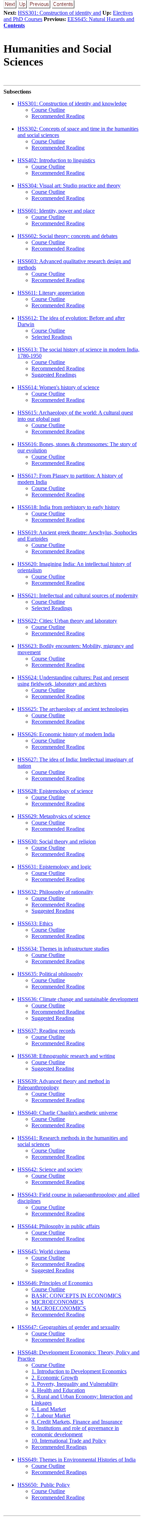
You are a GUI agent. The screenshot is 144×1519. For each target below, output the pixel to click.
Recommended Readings (59, 1447)
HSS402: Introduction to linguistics (56, 160)
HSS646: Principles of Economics (55, 1283)
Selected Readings (51, 337)
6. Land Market (48, 1409)
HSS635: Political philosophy (50, 974)
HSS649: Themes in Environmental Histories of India (76, 1460)
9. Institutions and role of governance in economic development (75, 1431)
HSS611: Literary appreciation (51, 293)
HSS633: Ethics (35, 923)
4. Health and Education (58, 1390)
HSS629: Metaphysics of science (53, 816)
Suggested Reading (52, 911)
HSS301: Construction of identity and (59, 13)
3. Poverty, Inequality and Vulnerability (74, 1384)
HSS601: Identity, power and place (56, 211)
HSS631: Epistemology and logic (54, 867)
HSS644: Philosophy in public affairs (58, 1226)
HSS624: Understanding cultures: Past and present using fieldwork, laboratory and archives (73, 681)
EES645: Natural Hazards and (100, 19)
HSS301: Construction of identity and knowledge (72, 104)
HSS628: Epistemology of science (55, 791)
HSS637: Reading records (46, 1031)
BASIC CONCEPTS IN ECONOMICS (76, 1296)
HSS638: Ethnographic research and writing (66, 1056)
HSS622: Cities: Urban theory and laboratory (67, 621)
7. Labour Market (50, 1415)
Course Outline (48, 110)
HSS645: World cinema (43, 1251)
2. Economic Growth (54, 1378)
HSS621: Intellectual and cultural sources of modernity (77, 595)
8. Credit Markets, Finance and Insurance (76, 1422)
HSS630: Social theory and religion (56, 841)
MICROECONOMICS (57, 1302)
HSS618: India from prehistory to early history (68, 507)
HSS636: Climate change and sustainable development (77, 999)
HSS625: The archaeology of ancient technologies (72, 709)
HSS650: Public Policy (43, 1485)
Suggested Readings (53, 375)
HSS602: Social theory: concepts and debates (67, 236)
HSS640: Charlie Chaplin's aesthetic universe (67, 1113)
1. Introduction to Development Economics (79, 1371)
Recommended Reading (58, 116)
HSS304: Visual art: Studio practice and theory (69, 186)
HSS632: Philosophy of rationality (55, 892)
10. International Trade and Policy (68, 1441)
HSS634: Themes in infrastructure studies (63, 949)
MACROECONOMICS (58, 1308)
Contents (14, 25)
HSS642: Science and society (49, 1169)
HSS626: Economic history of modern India (66, 734)
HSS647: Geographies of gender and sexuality (68, 1327)
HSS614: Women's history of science (58, 387)
